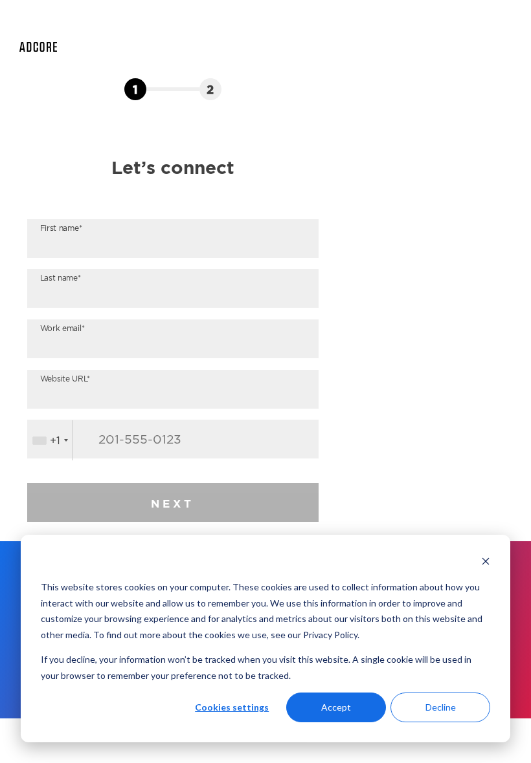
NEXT (172, 503)
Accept (336, 707)
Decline (440, 707)
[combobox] (50, 440)
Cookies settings (232, 707)
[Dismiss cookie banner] (485, 563)
